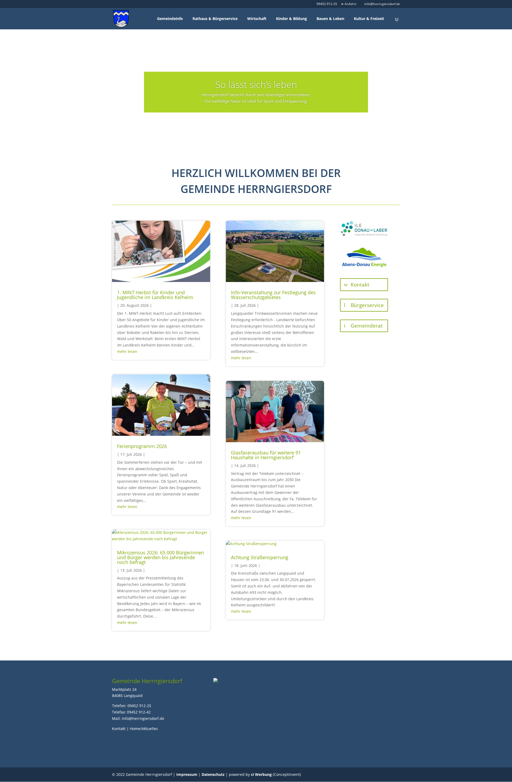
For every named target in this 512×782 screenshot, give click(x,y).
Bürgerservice (367, 305)
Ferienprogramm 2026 (142, 446)
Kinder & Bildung (291, 18)
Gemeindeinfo (170, 18)
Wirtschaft (256, 18)
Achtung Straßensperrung (259, 557)
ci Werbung (261, 774)
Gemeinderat (367, 325)
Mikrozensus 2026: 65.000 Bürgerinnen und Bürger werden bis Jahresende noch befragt (160, 557)
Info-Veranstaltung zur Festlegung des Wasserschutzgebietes (273, 294)
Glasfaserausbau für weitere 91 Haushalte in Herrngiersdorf (266, 455)
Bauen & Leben (330, 18)
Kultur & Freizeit (369, 18)
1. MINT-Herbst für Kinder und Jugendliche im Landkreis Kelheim (155, 294)
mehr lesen (127, 351)
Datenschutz (213, 774)
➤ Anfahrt (349, 4)
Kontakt (360, 284)
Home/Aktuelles (144, 728)
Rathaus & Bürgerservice (215, 18)
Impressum (186, 774)
